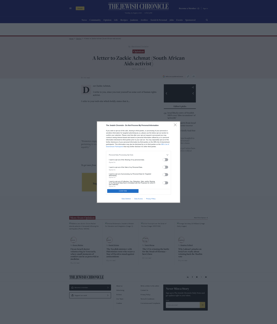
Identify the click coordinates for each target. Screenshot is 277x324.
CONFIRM (123, 191)
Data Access (138, 199)
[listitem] (138, 155)
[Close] (176, 125)
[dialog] (138, 162)
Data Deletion (126, 199)
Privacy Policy (150, 199)
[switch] (165, 159)
